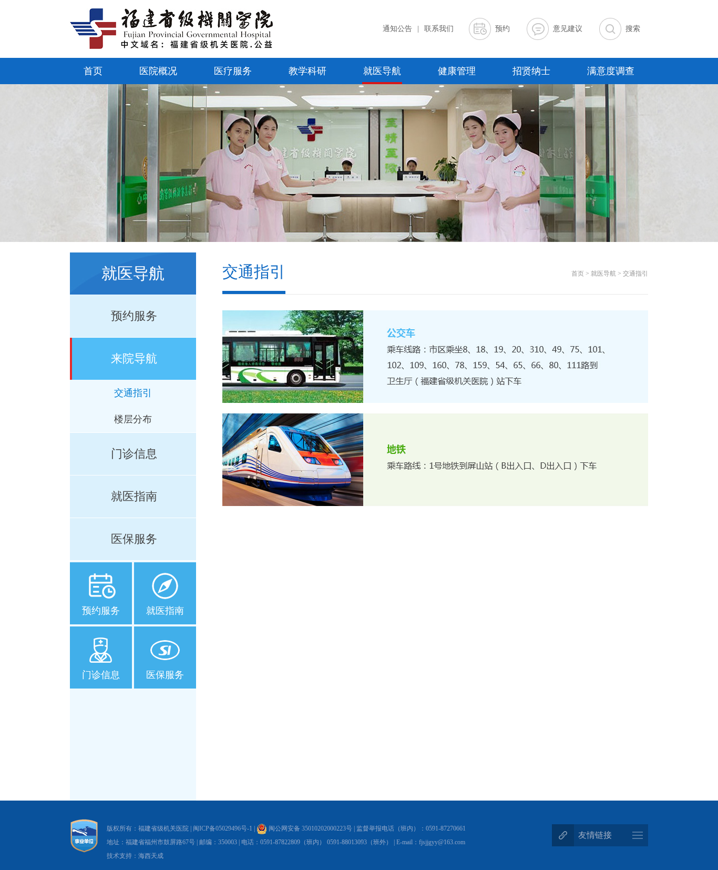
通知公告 (397, 29)
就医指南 (134, 496)
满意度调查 (610, 71)
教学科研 (307, 71)
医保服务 (134, 538)
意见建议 (567, 29)
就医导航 (382, 71)
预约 (502, 29)
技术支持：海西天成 (135, 855)
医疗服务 (233, 71)
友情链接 (595, 835)
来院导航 (134, 358)
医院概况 (158, 71)
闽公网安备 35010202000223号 (309, 828)
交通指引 (133, 393)
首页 (93, 71)
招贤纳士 (531, 71)
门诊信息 (134, 453)
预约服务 (134, 315)
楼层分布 (133, 419)
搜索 (632, 29)
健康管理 (457, 71)
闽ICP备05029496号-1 (223, 828)
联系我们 (439, 29)
